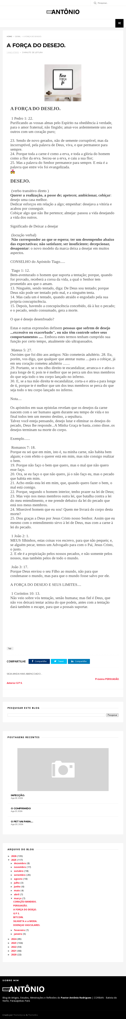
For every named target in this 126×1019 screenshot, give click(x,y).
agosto (18, 878)
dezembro (20, 863)
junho (17, 886)
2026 (13, 856)
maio (17, 890)
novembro (20, 867)
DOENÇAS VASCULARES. (26, 925)
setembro (20, 874)
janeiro (18, 933)
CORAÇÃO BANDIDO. (25, 901)
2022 (13, 946)
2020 (13, 954)
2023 (13, 942)
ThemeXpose (19, 1015)
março (17, 898)
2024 (13, 939)
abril (16, 894)
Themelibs (33, 1015)
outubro (18, 870)
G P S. (16, 913)
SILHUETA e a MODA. (25, 921)
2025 (13, 859)
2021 (13, 950)
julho (17, 882)
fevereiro (19, 930)
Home (9, 36)
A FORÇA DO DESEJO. (25, 909)
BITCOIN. (18, 917)
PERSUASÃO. (20, 905)
